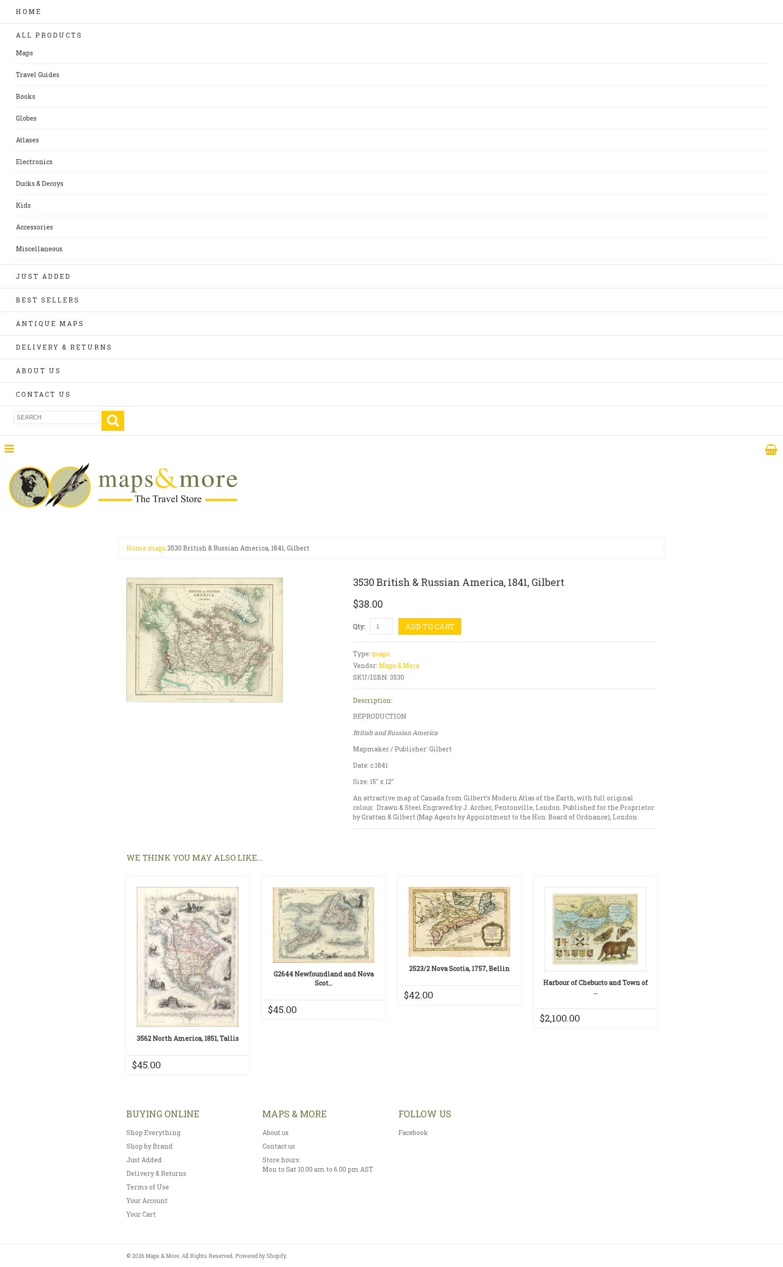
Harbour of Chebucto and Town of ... (595, 987)
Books (25, 96)
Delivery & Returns (64, 347)
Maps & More (399, 665)
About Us (38, 370)
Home (29, 11)
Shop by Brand (149, 1146)
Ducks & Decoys (39, 183)
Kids (23, 205)
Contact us (278, 1146)
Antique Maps (50, 323)
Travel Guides (37, 74)
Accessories (34, 227)
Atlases (27, 140)
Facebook (413, 1132)
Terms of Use (147, 1187)
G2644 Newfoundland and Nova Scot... (324, 978)
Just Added (43, 276)
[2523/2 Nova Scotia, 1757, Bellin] (459, 922)
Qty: (359, 626)
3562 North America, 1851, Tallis (188, 1038)
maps (157, 548)
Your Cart (141, 1214)
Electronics (34, 161)
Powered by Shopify (260, 1255)
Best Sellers (48, 300)
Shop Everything (153, 1132)
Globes (26, 118)
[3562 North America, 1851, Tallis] (187, 957)
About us (275, 1132)
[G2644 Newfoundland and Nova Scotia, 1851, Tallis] (323, 925)
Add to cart (429, 626)
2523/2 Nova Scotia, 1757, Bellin (459, 968)
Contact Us (43, 394)
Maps (24, 53)
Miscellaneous (39, 248)
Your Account (147, 1200)
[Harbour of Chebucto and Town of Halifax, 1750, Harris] (595, 929)
